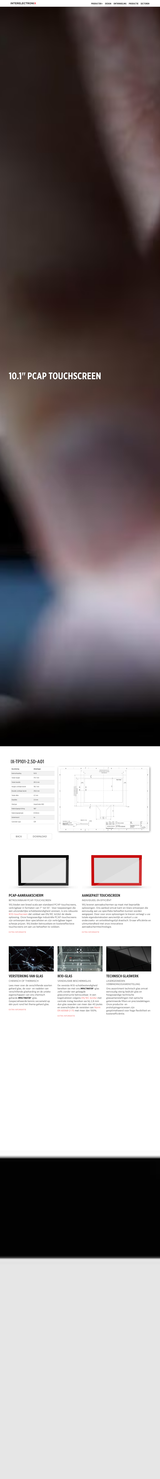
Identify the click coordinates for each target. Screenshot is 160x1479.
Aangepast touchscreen (101, 895)
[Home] (23, 3)
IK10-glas (65, 976)
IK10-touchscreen (18, 914)
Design (108, 4)
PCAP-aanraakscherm (26, 895)
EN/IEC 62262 (89, 997)
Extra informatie (17, 932)
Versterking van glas (26, 976)
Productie (133, 4)
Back (19, 836)
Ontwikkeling (120, 4)
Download (40, 836)
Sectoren (145, 4)
